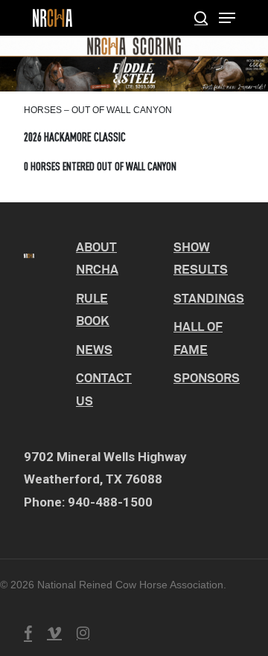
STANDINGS (208, 298)
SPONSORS (206, 377)
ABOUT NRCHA (97, 258)
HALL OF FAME (198, 337)
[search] (201, 18)
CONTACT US (104, 389)
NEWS (94, 349)
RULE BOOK (92, 309)
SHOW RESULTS (200, 258)
